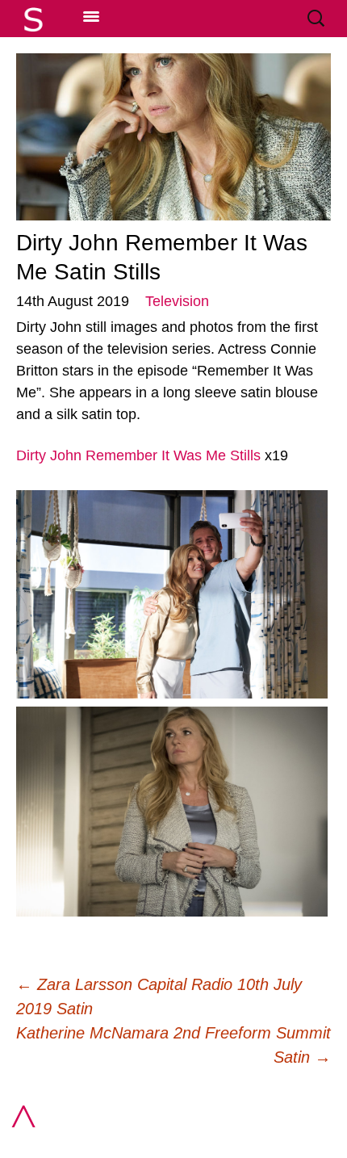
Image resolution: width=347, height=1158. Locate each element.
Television (177, 301)
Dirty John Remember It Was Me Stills (138, 455)
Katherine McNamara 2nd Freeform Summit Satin (173, 1045)
